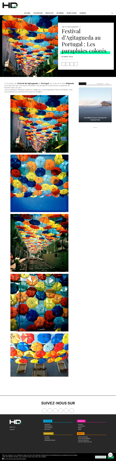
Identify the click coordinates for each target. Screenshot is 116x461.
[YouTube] (66, 410)
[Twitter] (71, 410)
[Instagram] (55, 410)
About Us (12, 427)
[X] (67, 64)
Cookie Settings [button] (100, 457)
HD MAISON (47, 421)
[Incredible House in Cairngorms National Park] (95, 104)
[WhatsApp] (76, 64)
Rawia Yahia (68, 56)
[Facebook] (63, 64)
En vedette (100, 83)
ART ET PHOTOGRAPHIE (70, 27)
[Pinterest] (72, 64)
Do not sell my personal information (15, 459)
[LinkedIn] (60, 410)
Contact (12, 429)
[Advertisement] (64, 5)
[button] (112, 13)
